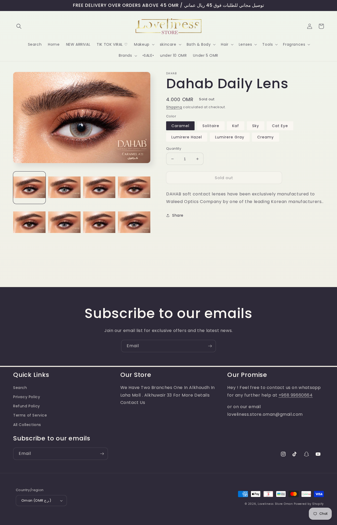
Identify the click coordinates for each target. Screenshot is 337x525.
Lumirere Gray (229, 137)
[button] (19, 26)
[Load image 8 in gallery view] (134, 222)
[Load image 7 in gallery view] (99, 222)
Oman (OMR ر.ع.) (36, 500)
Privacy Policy (26, 396)
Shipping (174, 107)
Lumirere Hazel (186, 137)
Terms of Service (30, 415)
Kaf (235, 125)
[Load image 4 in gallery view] (134, 187)
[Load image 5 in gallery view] (29, 222)
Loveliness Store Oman (275, 504)
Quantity (173, 148)
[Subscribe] (210, 346)
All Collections (27, 424)
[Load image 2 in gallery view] (64, 187)
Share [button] (178, 215)
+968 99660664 (296, 395)
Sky (255, 125)
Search (20, 387)
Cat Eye (280, 125)
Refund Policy (26, 406)
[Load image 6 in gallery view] (64, 222)
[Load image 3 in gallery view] (99, 187)
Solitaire (210, 125)
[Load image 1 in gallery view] (29, 187)
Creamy (265, 137)
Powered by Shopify (309, 504)
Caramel (180, 125)
